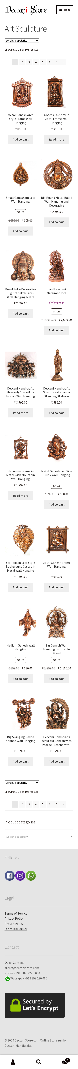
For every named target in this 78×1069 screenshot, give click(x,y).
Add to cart (21, 139)
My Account (13, 1062)
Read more (56, 139)
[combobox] (39, 836)
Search (39, 1062)
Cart (60, 1059)
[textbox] (39, 836)
